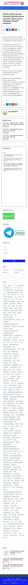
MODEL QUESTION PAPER (9, 401)
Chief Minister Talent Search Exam (11, 324)
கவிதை (15, 532)
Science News (6, 464)
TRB (9, 514)
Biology (11, 308)
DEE (22, 342)
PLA (9, 426)
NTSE (5, 410)
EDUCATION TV (15, 353)
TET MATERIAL (7, 503)
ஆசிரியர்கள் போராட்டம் (8, 532)
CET (23, 319)
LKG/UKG (18, 389)
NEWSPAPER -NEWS (11, 405)
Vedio (14, 528)
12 (4, 292)
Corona (5, 337)
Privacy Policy (6, 270)
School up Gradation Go (9, 460)
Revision (5, 451)
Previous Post (5, 143)
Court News (14, 340)
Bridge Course (6, 310)
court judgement (7, 340)
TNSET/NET (6, 510)
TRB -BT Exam (21, 514)
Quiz (4, 439)
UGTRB (19, 521)
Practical (17, 426)
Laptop (10, 387)
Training (17, 512)
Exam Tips (6, 362)
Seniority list (6, 469)
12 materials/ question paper (12, 292)
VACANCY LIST (12, 526)
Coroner (10, 337)
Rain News (9, 439)
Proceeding (11, 428)
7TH (10, 299)
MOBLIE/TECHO (13, 399)
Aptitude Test (12, 303)
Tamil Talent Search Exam (9, 494)
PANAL (20, 412)
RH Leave (11, 451)
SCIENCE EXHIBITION (17, 462)
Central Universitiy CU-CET (9, 319)
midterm (18, 394)
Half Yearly (18, 369)
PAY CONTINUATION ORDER (9, 417)
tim (16, 503)
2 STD (8, 294)
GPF (20, 367)
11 (22, 287)
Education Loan (14, 351)
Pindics (5, 426)
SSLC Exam (17, 480)
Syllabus (5, 487)
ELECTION (6, 355)
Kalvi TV (5, 385)
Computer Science (18, 335)
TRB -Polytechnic (7, 517)
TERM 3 (5, 501)
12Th (5, 294)
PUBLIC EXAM (17, 433)
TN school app (7, 507)
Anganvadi (6, 303)
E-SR (8, 351)
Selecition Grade (16, 467)
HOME (8, 374)
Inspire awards (14, 380)
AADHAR (5, 301)
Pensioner (6, 419)
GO (21, 365)
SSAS (5, 480)
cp (19, 340)
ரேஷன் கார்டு (21, 535)
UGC (16, 521)
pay (13, 414)
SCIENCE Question (7, 467)
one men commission (12, 410)
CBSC (11, 315)
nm (10, 408)
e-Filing (22, 349)
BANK (13, 306)
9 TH (20, 299)
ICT (7, 376)
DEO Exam (6, 344)
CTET (15, 342)
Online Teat (21, 410)
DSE (18, 349)
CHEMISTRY (6, 321)
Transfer (5, 514)
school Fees (6, 458)
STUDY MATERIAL (7, 483)
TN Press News (13, 505)
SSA (23, 478)
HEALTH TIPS (6, 371)
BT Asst (9, 312)
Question (15, 435)
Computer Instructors (8, 335)
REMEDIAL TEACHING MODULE (10, 446)
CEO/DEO (18, 319)
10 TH (18, 287)
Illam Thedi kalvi (10, 378)
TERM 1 (16, 498)
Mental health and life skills (9, 394)
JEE (11, 383)
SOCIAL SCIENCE (7, 476)
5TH (15, 296)
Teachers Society (15, 496)
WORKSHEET (6, 530)
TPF (13, 512)
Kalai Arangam (20, 383)
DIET (14, 346)
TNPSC (12, 507)
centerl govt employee (8, 317)
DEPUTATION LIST (7, 346)
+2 (13, 285)
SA (7, 453)
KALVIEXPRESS (13, 111)
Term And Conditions (18, 270)
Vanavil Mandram (7, 528)
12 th (21, 292)
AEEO (23, 301)
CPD (23, 340)
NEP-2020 (22, 403)
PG (15, 421)
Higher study (20, 371)
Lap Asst (5, 387)
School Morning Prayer (15, 458)
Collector (5, 328)
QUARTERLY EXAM (7, 435)
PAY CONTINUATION (19, 414)
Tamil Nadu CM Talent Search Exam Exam (12, 492)
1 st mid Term (20, 285)
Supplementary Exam (8, 485)
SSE (8, 480)
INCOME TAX (6, 380)
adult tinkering (12, 301)
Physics (21, 424)
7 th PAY (5, 299)
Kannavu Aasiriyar (13, 385)
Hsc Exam (17, 374)
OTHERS (11, 412)
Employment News (7, 358)
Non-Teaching (20, 408)
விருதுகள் (5, 537)
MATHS (5, 392)
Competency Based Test (9, 333)
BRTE (5, 312)
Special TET (9, 478)
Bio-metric (6, 308)
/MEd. (9, 285)
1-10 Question (6, 287)
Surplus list (16, 485)
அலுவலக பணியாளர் (15, 530)
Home (8, 579)
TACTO (13, 487)
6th (22, 296)
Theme (8, 582)
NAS (4, 403)
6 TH (19, 296)
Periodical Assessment (8, 421)
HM (4, 374)
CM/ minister (21, 326)
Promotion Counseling (8, 430)
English (14, 358)
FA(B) (14, 362)
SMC (11, 471)
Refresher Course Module (9, 442)
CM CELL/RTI (14, 326)
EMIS (11, 355)
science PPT (13, 464)
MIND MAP (6, 396)
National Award (10, 403)
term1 (9, 501)
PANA (16, 412)
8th (17, 299)
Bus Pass (19, 312)
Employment (16, 355)
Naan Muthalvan (19, 401)
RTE (19, 451)
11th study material (18, 290)
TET (13, 501)
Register (17, 442)
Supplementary (16, 483)
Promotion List (18, 430)
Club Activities (6, 326)
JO (14, 383)
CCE (15, 315)
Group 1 (5, 369)
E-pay (5, 351)
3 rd (18, 294)
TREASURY (16, 519)
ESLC (14, 360)
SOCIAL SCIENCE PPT (8, 473)
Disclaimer (16, 272)
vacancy (5, 526)
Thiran (12, 503)
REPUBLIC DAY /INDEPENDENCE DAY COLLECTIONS (11, 449)
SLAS (20, 469)
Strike (23, 480)
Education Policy (7, 353)
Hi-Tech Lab (13, 371)
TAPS (17, 494)
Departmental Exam (14, 344)
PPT (13, 426)
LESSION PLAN (11, 389)
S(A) (4, 453)
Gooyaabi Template (21, 582)
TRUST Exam (6, 521)
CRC (8, 342)
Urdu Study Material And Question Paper (15, 523)
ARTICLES (19, 303)
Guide (10, 369)
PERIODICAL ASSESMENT (14, 419)
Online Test (6, 412)
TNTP (11, 510)
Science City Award (8, 462)
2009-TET (14, 294)
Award (5, 306)
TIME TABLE (6, 505)
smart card (6, 471)
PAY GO (18, 417)
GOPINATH (6, 367)
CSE (11, 342)
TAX (21, 494)
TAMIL (5, 489)
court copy (16, 337)
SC (10, 453)
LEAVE (5, 389)
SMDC (15, 471)
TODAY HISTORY (7, 512)
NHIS (19, 405)
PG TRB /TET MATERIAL (8, 424)
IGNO (5, 378)
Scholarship (6, 455)
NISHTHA (6, 408)
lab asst (20, 385)
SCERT (14, 453)
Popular (5, 548)
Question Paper (7, 437)
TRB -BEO (14, 514)
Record (14, 439)
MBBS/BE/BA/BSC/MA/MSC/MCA (15, 392)
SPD (4, 478)
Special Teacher (17, 478)
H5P (14, 369)
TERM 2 (21, 498)
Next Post (23, 143)
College (10, 328)
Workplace (19, 528)
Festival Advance (7, 365)
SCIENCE (17, 460)
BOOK (20, 308)
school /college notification (16, 455)
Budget (13, 312)
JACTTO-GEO (6, 383)
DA (18, 342)
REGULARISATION (7, 444)
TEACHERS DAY (7, 496)
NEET (17, 403)
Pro (21, 426)
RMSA (15, 451)
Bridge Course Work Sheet (16, 310)
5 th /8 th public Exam (8, 296)
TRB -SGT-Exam (15, 517)
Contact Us (5, 272)
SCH (18, 453)
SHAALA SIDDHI (13, 469)
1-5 (11, 287)
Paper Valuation (7, 414)
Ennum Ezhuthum (7, 360)
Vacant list (19, 526)
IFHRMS (18, 376)
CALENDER (6, 315)
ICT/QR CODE (12, 376)
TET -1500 (18, 501)
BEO (20, 306)
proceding (6, 428)
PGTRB (16, 424)
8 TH (13, 299)
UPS (4, 523)
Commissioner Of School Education (11, 331)
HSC (12, 374)
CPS (4, 342)
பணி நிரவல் (6, 535)
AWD (9, 306)
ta (9, 487)
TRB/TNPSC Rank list (8, 519)
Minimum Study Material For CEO (17, 396)
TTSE (12, 521)
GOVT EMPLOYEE (13, 367)
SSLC (12, 480)
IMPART (17, 378)
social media (17, 473)
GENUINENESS (15, 365)
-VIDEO (5, 285)
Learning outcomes (18, 387)
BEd (17, 306)
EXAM (18, 360)
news (5, 405)
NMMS (14, 408)
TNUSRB (16, 510)
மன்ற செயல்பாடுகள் (13, 535)
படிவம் (20, 532)
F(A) (11, 362)
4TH (22, 294)
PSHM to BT (6, 433)
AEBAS (18, 301)
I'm (4, 376)
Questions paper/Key (16, 437)
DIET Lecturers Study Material (10, 349)
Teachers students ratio (8, 498)
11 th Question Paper (8, 290)
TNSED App (18, 507)
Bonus (15, 308)
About (13, 579)
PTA (11, 433)
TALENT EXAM (19, 487)
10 (14, 287)
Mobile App (6, 399)
